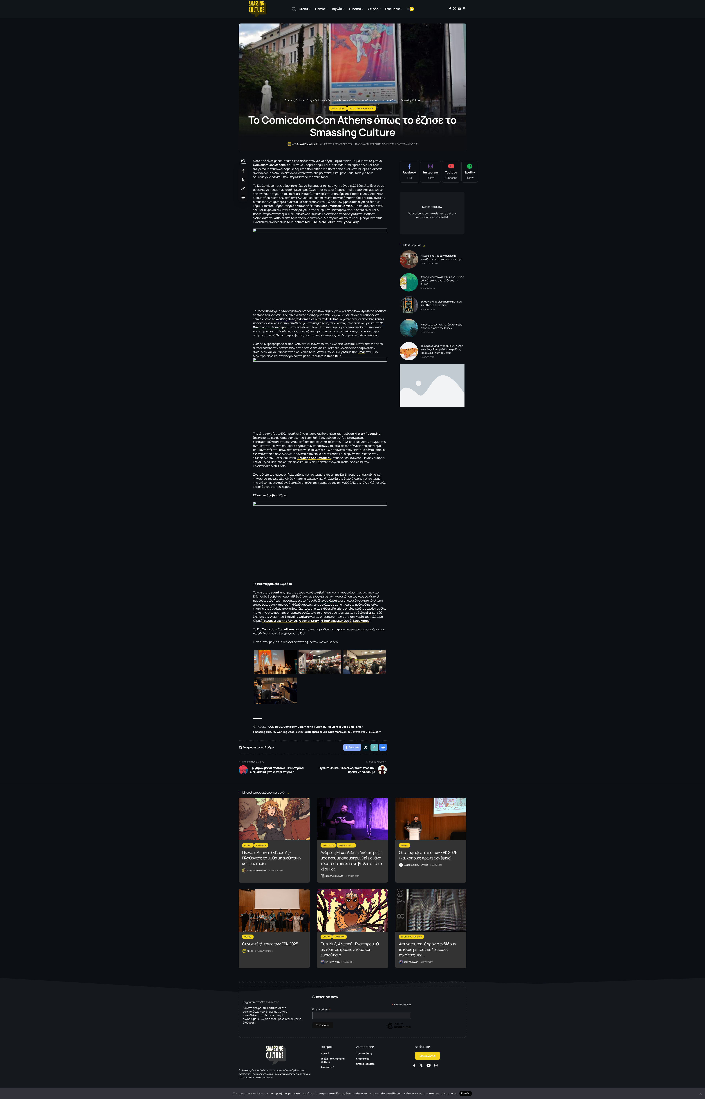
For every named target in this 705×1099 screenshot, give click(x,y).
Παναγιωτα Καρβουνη (256, 870)
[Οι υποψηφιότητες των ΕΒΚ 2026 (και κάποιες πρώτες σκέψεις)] (430, 819)
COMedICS (275, 726)
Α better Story (309, 621)
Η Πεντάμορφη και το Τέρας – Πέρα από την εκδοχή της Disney (441, 326)
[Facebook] (450, 8)
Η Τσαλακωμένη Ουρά (336, 621)
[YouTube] (459, 8)
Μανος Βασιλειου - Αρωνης (416, 865)
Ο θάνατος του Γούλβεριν (364, 732)
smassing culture (264, 732)
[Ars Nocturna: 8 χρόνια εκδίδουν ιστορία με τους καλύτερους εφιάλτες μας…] (430, 910)
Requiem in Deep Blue (341, 726)
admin (250, 951)
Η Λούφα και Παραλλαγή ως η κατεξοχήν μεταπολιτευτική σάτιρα (441, 257)
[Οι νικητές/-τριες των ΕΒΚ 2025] (274, 910)
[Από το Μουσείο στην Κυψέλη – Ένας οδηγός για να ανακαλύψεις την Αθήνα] (409, 282)
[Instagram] (464, 8)
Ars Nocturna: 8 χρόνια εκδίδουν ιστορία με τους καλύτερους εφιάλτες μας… (427, 949)
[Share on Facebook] (243, 170)
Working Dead (285, 732)
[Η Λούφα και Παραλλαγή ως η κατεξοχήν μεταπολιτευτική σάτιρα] (409, 259)
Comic (247, 845)
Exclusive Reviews (361, 108)
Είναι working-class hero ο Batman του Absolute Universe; (441, 303)
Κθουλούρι (361, 621)
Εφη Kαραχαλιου (333, 962)
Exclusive (338, 108)
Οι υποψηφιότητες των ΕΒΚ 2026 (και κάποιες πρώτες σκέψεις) (428, 855)
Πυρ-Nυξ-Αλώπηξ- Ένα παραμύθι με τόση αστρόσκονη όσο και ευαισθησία (350, 949)
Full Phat (332, 319)
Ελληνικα (261, 845)
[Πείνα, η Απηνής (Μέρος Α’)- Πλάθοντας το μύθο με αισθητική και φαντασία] (274, 819)
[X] (454, 8)
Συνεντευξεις (346, 845)
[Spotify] (469, 172)
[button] (294, 9)
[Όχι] (700, 1093)
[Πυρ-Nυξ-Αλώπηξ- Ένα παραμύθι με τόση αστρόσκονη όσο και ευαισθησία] (352, 910)
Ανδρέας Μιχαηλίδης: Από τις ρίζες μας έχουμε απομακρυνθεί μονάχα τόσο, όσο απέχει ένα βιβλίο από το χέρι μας (352, 861)
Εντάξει (465, 1093)
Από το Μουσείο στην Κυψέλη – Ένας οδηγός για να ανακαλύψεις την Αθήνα (442, 280)
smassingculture (307, 143)
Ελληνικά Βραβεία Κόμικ (311, 732)
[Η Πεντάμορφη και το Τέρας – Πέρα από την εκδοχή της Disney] (409, 328)
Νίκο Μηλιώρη (337, 732)
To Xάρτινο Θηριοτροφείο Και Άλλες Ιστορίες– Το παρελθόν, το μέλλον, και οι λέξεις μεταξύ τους (442, 349)
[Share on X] (243, 179)
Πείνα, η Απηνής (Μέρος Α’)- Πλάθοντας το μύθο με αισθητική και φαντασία (271, 858)
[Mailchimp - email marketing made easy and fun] (398, 1028)
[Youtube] (451, 172)
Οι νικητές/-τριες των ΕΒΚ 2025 (270, 944)
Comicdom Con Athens (298, 726)
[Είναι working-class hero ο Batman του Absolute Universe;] (409, 305)
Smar (361, 352)
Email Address (321, 1009)
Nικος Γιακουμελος (334, 876)
